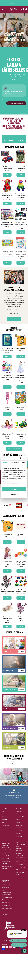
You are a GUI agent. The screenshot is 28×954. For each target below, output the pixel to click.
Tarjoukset (4, 822)
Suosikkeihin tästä (14, 448)
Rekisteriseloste (19, 825)
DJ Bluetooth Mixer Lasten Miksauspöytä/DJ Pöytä (21, 224)
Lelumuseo (18, 822)
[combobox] (7, 9)
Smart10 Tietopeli (20, 348)
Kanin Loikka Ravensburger (20, 406)
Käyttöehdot (19, 828)
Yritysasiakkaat (5, 825)
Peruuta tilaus (19, 836)
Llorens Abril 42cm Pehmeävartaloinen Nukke (7, 562)
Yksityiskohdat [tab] (14, 462)
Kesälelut (4, 814)
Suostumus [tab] (5, 462)
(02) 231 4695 (5, 888)
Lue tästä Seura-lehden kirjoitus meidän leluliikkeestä (14, 139)
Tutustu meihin (14, 319)
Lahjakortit (4, 819)
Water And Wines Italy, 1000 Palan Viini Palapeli (7, 349)
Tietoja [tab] (23, 462)
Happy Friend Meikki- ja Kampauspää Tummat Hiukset (7, 434)
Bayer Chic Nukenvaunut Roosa (21, 617)
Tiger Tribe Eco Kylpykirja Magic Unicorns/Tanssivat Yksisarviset (21, 254)
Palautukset (18, 833)
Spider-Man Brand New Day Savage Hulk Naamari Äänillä (21, 166)
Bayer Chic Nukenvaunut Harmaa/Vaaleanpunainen (7, 590)
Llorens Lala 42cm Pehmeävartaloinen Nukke (7, 618)
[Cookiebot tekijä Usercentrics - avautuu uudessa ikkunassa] (19, 458)
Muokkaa (13, 494)
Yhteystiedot (19, 811)
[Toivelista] (22, 9)
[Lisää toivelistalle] (12, 152)
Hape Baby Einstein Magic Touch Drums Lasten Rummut (21, 562)
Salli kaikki (14, 489)
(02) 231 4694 (19, 850)
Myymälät (18, 819)
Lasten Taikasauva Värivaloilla (7, 406)
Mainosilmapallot (20, 816)
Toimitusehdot (19, 830)
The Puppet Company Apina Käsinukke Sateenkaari (20, 195)
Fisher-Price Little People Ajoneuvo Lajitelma (20, 590)
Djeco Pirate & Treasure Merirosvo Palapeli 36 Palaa (7, 195)
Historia (17, 814)
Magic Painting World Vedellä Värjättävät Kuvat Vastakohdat (7, 253)
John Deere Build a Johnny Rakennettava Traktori (20, 434)
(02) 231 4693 (5, 847)
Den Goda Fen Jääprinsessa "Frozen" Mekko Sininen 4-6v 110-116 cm (21, 378)
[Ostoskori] (25, 9)
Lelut (3, 811)
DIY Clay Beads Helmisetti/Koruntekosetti (7, 376)
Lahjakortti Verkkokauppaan (21, 535)
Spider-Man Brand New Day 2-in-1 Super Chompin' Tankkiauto (7, 166)
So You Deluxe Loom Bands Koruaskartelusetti (7, 223)
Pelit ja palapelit (5, 816)
